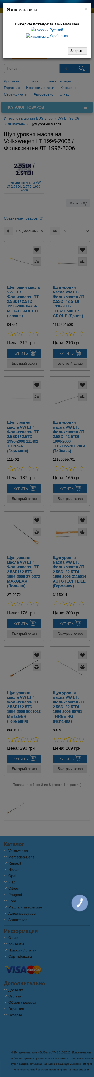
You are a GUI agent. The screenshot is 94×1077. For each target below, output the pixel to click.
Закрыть (77, 51)
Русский (56, 30)
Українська (58, 36)
